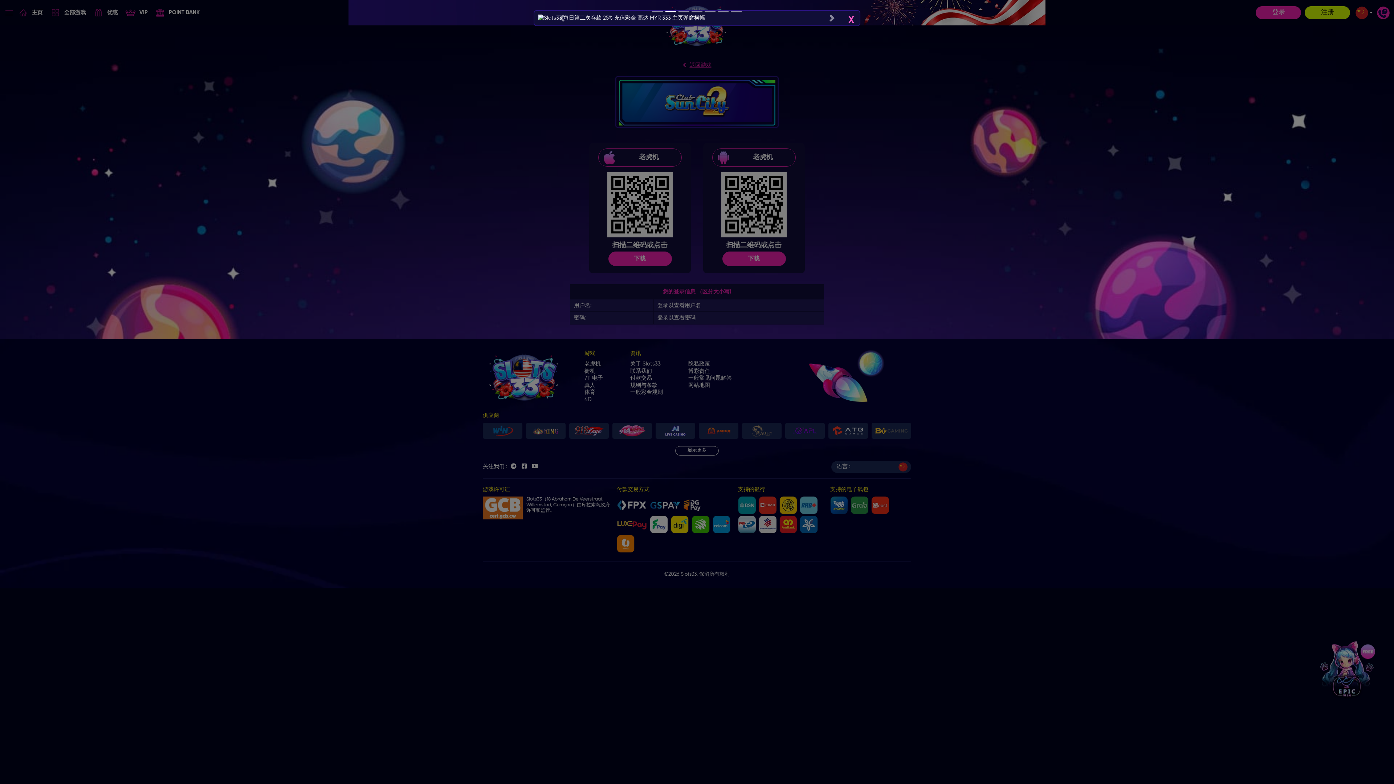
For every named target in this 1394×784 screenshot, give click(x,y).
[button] (562, 18)
